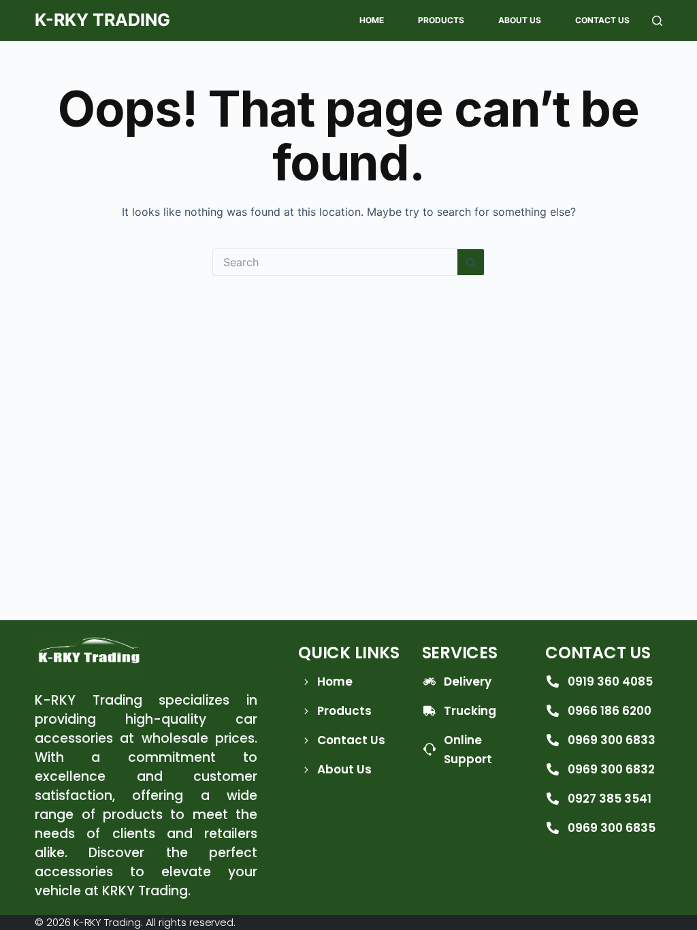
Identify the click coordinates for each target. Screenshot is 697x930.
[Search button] (471, 262)
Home (371, 20)
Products (441, 20)
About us (519, 20)
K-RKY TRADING (102, 20)
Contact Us (602, 20)
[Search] (657, 21)
